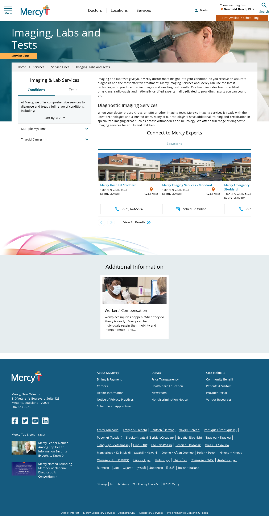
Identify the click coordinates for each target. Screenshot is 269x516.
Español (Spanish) (189, 437)
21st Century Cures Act (146, 484)
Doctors (95, 10)
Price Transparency (165, 379)
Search (264, 11)
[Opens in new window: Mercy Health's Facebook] (15, 420)
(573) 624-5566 (133, 209)
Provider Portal (216, 393)
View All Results (134, 222)
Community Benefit (219, 379)
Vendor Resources (219, 399)
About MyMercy (108, 373)
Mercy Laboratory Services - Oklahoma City (109, 512)
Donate (157, 373)
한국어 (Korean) (189, 430)
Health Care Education (167, 386)
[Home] (35, 11)
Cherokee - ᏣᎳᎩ (202, 460)
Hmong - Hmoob (231, 452)
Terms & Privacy (120, 484)
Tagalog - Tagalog (218, 437)
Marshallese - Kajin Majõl (114, 452)
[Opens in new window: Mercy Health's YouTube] (35, 420)
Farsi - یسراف (142, 460)
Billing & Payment (109, 379)
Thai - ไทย (180, 460)
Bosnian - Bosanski (188, 445)
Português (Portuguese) (220, 430)
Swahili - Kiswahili (146, 452)
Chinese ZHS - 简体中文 (113, 460)
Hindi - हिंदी (140, 445)
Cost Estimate (215, 373)
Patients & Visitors (219, 386)
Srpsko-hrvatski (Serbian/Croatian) (150, 437)
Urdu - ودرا (162, 460)
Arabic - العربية (227, 460)
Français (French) (135, 430)
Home (22, 67)
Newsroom (159, 393)
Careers (102, 386)
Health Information (110, 393)
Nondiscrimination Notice (170, 399)
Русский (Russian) (109, 437)
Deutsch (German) (162, 430)
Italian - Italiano (188, 467)
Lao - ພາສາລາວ (161, 445)
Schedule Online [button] (194, 209)
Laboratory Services (151, 512)
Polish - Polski (206, 452)
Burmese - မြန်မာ (108, 467)
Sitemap (102, 484)
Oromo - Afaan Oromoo (178, 452)
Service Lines (60, 67)
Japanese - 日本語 (162, 467)
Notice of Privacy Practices (115, 399)
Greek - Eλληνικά (217, 445)
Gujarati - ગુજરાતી (134, 467)
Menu (8, 13)
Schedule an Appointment (115, 406)
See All (42, 435)
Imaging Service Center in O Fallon (187, 512)
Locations (119, 10)
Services (144, 10)
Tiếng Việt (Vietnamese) (113, 445)
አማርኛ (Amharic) (108, 430)
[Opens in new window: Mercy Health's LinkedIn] (45, 420)
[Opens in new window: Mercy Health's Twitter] (25, 420)
